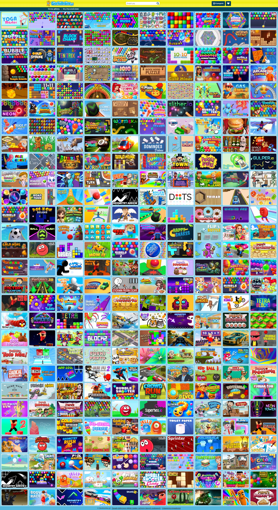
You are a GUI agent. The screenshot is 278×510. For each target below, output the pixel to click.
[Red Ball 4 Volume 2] (42, 249)
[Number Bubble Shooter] (235, 73)
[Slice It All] (14, 126)
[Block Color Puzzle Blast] (263, 461)
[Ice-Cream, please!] (97, 426)
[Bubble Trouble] (263, 338)
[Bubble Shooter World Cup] (69, 20)
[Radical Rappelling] (14, 373)
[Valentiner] (125, 214)
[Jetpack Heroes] (97, 461)
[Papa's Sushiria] (235, 320)
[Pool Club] (235, 179)
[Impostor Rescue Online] (180, 249)
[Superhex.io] (152, 408)
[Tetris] (69, 249)
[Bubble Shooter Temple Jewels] (14, 73)
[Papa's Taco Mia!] (14, 356)
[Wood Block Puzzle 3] (263, 38)
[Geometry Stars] (180, 285)
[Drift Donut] (97, 285)
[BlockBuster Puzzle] (42, 38)
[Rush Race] (235, 197)
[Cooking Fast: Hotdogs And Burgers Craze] (125, 426)
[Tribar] (208, 197)
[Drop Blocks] (97, 38)
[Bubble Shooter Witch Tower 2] (208, 479)
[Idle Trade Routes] (42, 267)
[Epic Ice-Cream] (14, 338)
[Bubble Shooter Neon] (14, 108)
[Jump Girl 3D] (97, 479)
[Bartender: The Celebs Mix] (69, 391)
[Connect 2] (97, 55)
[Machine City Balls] (69, 197)
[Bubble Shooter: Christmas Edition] (152, 249)
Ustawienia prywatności (171, 508)
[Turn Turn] (97, 179)
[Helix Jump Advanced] (152, 267)
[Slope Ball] (152, 303)
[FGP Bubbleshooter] (152, 126)
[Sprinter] (180, 444)
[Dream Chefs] (152, 285)
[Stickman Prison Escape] (125, 285)
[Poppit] (42, 126)
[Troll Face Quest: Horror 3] (14, 497)
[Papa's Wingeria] (69, 408)
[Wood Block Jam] (152, 338)
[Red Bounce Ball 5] (97, 444)
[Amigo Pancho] (235, 444)
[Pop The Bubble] (42, 303)
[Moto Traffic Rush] (180, 338)
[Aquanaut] (208, 444)
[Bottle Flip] (180, 126)
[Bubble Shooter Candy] (152, 479)
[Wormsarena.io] (69, 303)
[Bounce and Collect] (180, 144)
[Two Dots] (180, 197)
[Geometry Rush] (69, 444)
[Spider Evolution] (97, 320)
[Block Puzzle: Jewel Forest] (69, 214)
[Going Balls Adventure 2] (152, 214)
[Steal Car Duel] (235, 249)
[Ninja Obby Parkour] (125, 373)
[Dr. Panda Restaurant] (125, 356)
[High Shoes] (208, 303)
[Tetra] (69, 320)
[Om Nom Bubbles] (125, 479)
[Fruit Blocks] (180, 90)
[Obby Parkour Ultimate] (97, 391)
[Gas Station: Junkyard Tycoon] (235, 90)
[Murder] (69, 179)
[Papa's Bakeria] (263, 497)
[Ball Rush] (42, 232)
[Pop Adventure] (97, 90)
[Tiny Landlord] (125, 444)
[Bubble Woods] (263, 108)
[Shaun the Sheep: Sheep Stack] (235, 461)
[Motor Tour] (208, 497)
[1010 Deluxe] (125, 73)
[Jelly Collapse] (263, 197)
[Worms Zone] (235, 38)
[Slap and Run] (208, 90)
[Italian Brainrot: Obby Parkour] (235, 497)
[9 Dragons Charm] (97, 73)
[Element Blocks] (97, 126)
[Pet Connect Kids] (125, 179)
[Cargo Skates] (97, 214)
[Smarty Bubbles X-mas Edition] (152, 38)
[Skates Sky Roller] (97, 303)
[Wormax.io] (125, 126)
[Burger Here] (208, 391)
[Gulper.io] (263, 161)
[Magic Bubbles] (42, 179)
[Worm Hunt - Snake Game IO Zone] (263, 90)
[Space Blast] (263, 144)
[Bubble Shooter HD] (263, 20)
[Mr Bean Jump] (235, 408)
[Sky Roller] (263, 126)
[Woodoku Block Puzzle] (180, 479)
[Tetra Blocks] (263, 303)
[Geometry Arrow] (125, 197)
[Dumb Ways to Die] (14, 391)
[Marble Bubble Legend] (263, 479)
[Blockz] (97, 338)
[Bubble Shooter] (42, 20)
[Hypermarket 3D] (208, 320)
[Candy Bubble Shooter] (125, 90)
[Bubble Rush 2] (208, 20)
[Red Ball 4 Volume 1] (125, 408)
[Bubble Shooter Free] (14, 55)
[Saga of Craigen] (14, 267)
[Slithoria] (180, 408)
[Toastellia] (208, 461)
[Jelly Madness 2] (69, 479)
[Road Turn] (42, 197)
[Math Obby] (208, 338)
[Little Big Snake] (152, 55)
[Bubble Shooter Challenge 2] (208, 108)
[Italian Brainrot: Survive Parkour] (152, 179)
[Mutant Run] (14, 408)
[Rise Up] (14, 461)
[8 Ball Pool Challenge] (97, 144)
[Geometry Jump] (235, 214)
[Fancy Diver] (180, 391)
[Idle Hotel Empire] (180, 179)
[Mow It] (97, 249)
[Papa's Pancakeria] (263, 249)
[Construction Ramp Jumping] (69, 144)
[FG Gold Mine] (14, 249)
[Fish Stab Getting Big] (235, 356)
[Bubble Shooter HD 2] (125, 249)
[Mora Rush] (263, 214)
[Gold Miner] (180, 73)
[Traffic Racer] (69, 356)
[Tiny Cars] (42, 161)
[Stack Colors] (14, 161)
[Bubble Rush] (125, 20)
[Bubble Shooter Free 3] (235, 285)
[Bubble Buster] (69, 90)
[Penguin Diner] (42, 391)
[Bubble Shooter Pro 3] (235, 55)
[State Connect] (208, 126)
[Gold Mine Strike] (69, 426)
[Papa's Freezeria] (263, 373)
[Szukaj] (158, 3)
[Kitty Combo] (208, 285)
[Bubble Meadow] (42, 144)
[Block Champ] (69, 38)
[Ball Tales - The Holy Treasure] (208, 356)
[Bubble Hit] (180, 461)
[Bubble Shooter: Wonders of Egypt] (208, 73)
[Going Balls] (97, 108)
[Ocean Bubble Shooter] (152, 461)
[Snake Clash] (208, 426)
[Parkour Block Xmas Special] (42, 338)
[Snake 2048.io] (125, 497)
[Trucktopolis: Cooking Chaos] (235, 479)
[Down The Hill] (263, 320)
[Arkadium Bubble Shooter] (69, 73)
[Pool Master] (69, 461)
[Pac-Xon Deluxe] (42, 214)
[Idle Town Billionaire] (180, 161)
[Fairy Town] (208, 38)
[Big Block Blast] (263, 55)
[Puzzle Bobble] (208, 161)
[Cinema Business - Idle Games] (208, 249)
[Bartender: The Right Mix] (235, 144)
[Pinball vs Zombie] (208, 267)
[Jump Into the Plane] (125, 320)
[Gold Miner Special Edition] (14, 90)
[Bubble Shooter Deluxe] (42, 73)
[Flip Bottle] (208, 232)
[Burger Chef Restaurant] (235, 126)
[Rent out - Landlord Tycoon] (180, 373)
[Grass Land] (208, 179)
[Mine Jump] (152, 497)
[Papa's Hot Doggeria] (235, 373)
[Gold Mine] (125, 161)
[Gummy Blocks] (152, 161)
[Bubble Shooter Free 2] (69, 126)
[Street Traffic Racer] (235, 338)
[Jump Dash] (69, 373)
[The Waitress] (263, 179)
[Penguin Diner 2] (208, 408)
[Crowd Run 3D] (152, 391)
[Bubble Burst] (69, 161)
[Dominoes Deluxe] (152, 144)
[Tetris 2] (180, 214)
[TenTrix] (69, 55)
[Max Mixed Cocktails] (263, 285)
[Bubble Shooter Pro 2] (263, 267)
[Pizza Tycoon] (152, 90)
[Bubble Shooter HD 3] (14, 214)
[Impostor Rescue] (180, 303)
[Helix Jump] (97, 197)
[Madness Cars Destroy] (97, 497)
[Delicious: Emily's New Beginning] (235, 232)
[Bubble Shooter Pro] (14, 38)
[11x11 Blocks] (42, 90)
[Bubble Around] (235, 20)
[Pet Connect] (152, 20)
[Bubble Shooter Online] (42, 479)
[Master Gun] (42, 356)
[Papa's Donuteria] (208, 214)
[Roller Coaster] (152, 197)
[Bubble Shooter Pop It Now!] (125, 461)
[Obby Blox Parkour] (125, 232)
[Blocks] (180, 20)
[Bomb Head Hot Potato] (42, 373)
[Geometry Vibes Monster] (180, 320)
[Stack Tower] (42, 426)
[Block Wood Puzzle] (152, 73)
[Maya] (125, 38)
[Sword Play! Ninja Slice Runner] (263, 444)
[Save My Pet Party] (152, 320)
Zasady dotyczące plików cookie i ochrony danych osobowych (136, 508)
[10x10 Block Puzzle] (180, 55)
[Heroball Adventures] (42, 444)
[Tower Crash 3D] (69, 232)
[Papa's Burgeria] (42, 408)
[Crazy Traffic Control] (152, 373)
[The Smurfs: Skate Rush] (42, 461)
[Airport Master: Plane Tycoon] (235, 426)
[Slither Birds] (14, 320)
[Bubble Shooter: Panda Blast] (125, 55)
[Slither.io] (180, 108)
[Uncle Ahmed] (180, 356)
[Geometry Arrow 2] (14, 479)
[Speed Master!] (152, 232)
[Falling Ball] (263, 391)
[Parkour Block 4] (263, 426)
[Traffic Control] (125, 338)
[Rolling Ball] (235, 161)
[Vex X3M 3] (235, 303)
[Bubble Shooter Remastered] (208, 55)
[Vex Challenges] (69, 267)
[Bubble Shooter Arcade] (97, 20)
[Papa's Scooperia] (180, 267)
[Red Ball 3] (208, 373)
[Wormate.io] (97, 161)
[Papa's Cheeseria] (125, 303)
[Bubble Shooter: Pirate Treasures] (42, 108)
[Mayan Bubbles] (97, 408)
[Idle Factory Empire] (14, 285)
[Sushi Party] (97, 356)
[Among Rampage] (42, 320)
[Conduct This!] (125, 144)
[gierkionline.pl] (60, 3)
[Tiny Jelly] (97, 232)
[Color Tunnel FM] (152, 356)
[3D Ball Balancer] (14, 232)
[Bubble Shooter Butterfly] (14, 197)
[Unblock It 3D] (14, 444)
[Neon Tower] (263, 408)
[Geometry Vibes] (69, 497)
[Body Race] (42, 497)
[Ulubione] (228, 3)
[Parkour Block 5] (97, 267)
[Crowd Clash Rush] (235, 108)
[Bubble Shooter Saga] (235, 267)
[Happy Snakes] (180, 232)
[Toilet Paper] (180, 426)
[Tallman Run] (69, 285)
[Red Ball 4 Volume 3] (152, 444)
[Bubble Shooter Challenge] (125, 391)
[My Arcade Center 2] (263, 73)
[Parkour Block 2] (14, 426)
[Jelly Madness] (152, 426)
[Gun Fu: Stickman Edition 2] (97, 373)
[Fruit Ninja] (125, 267)
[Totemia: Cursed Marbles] (235, 391)
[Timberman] (263, 232)
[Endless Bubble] (180, 38)
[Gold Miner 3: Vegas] (14, 144)
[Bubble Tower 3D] (69, 108)
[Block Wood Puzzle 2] (125, 108)
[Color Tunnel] (263, 356)
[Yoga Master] (14, 20)
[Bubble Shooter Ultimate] (152, 108)
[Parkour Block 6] (14, 303)
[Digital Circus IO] (69, 338)
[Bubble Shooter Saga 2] (208, 144)
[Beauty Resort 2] (14, 179)
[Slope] (42, 285)
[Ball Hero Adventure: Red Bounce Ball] (180, 497)
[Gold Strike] (42, 55)
